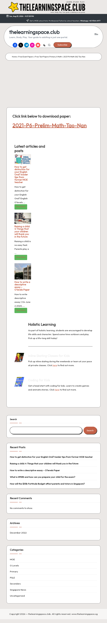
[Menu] (96, 34)
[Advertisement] (53, 80)
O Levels (14, 565)
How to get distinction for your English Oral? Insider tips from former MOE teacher (21, 174)
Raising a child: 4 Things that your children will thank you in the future (22, 231)
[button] (62, 44)
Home (14, 56)
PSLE (12, 577)
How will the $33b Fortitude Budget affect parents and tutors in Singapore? (47, 483)
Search (13, 419)
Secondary (15, 583)
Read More (20, 206)
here (55, 365)
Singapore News (18, 589)
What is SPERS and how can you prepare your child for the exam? (42, 477)
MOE (12, 559)
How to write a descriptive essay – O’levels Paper (22, 285)
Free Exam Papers (25, 56)
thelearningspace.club (34, 32)
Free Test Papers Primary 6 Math (48, 56)
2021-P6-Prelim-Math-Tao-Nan (50, 125)
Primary (14, 571)
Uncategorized (17, 595)
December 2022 (18, 532)
